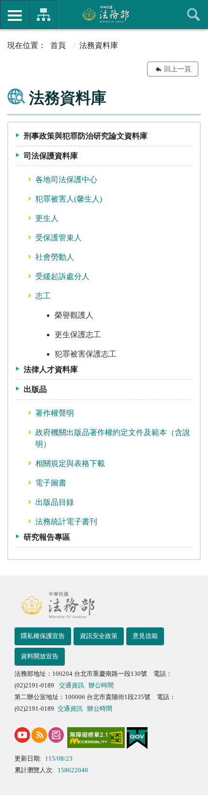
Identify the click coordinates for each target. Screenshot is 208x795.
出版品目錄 (54, 502)
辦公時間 (101, 685)
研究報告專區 (47, 537)
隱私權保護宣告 (43, 635)
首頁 (58, 45)
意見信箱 (145, 635)
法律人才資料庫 (51, 369)
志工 (43, 296)
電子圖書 (50, 483)
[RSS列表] (39, 735)
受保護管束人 (58, 238)
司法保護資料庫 (51, 156)
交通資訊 (71, 685)
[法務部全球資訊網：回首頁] (104, 14)
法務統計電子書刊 (66, 521)
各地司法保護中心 (66, 179)
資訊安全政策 (99, 635)
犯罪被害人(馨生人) (68, 199)
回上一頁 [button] (177, 69)
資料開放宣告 (40, 656)
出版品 (35, 389)
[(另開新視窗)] (22, 735)
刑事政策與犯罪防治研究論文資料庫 (86, 136)
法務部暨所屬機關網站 (43, 14)
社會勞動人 (54, 257)
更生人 (47, 218)
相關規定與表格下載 (70, 463)
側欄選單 (14, 14)
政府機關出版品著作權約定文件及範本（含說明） (112, 438)
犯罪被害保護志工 (86, 354)
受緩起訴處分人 (62, 276)
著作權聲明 (54, 413)
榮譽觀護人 (74, 315)
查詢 (193, 14)
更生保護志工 (78, 334)
